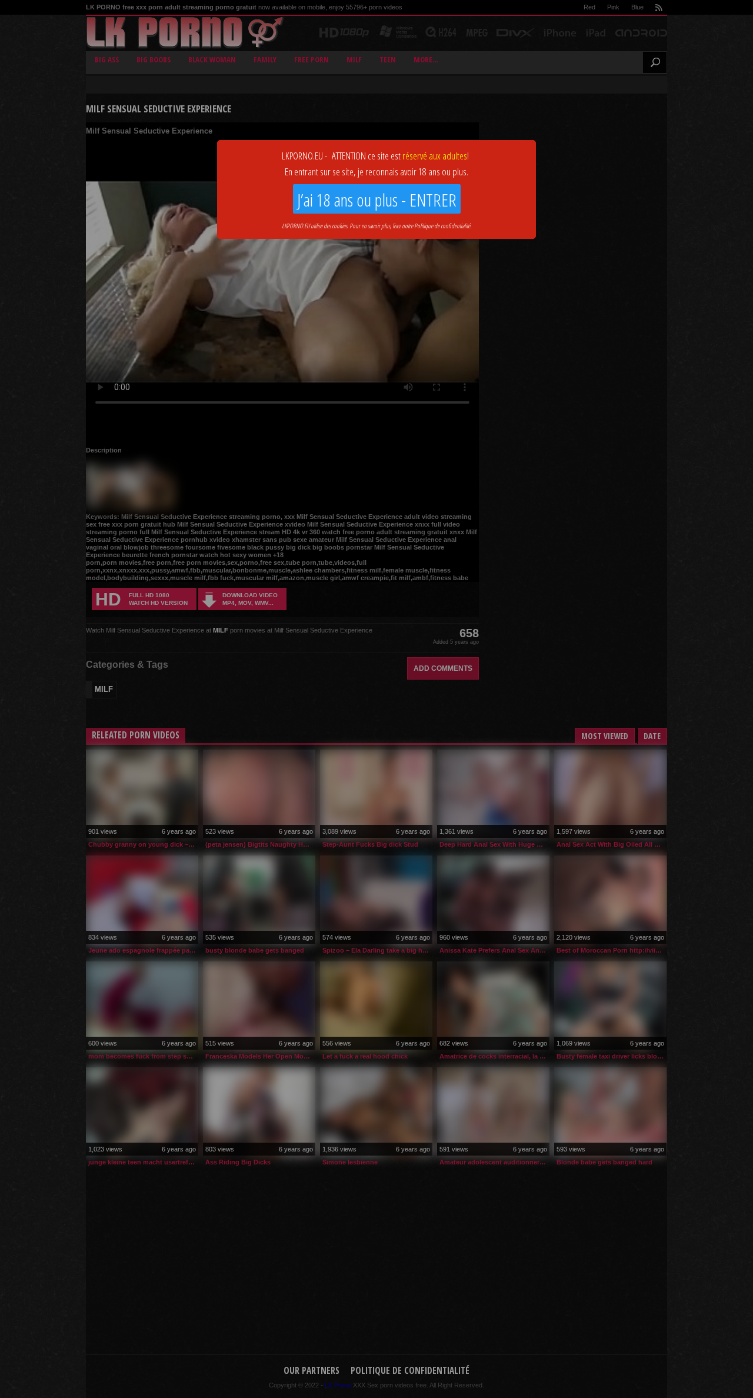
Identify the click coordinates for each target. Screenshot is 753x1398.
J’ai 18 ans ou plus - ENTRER (377, 200)
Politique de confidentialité (442, 225)
